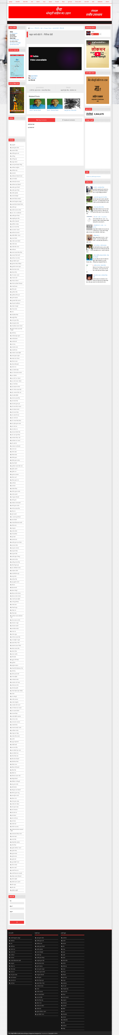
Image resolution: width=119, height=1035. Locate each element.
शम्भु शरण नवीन (15, 784)
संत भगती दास (15, 818)
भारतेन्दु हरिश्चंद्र (15, 601)
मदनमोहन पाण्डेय (15, 628)
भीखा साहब (14, 613)
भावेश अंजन (14, 604)
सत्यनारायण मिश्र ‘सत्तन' (17, 833)
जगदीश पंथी (14, 341)
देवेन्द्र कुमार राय (15, 480)
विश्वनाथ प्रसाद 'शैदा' (16, 775)
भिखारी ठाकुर (14, 607)
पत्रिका (64, 974)
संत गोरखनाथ (15, 809)
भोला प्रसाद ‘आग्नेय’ (16, 620)
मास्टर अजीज (14, 654)
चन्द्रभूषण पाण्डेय (15, 323)
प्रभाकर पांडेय (15, 545)
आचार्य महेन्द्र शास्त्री (16, 198)
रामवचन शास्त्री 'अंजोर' (16, 727)
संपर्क (93, 2)
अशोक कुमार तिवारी (16, 187)
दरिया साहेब (14, 452)
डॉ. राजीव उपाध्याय (13, 33)
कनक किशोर (14, 238)
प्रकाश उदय (14, 539)
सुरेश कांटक (14, 856)
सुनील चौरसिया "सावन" (16, 848)
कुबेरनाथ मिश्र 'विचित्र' (17, 263)
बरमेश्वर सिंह (14, 579)
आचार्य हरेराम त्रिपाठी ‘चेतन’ (17, 204)
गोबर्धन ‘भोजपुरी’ (15, 306)
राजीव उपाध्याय (15, 699)
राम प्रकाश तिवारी (15, 710)
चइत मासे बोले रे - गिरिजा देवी (58, 28)
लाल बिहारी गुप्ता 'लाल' (16, 750)
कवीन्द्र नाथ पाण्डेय (16, 258)
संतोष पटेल (14, 824)
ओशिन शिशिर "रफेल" (16, 235)
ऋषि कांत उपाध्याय (15, 232)
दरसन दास (14, 449)
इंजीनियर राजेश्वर (15, 224)
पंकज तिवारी (14, 519)
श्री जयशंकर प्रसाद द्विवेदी (15, 43)
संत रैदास (14, 821)
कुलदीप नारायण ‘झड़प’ (16, 266)
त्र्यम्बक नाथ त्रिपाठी (16, 446)
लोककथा (65, 1003)
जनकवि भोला (14, 350)
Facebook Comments (69, 120)
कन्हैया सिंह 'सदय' (15, 247)
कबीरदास (14, 249)
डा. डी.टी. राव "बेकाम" (16, 378)
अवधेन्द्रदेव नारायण (16, 181)
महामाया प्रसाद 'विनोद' (16, 645)
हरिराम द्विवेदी (14, 879)
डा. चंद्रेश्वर (14, 375)
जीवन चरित (25, 2)
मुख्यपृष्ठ (10, 2)
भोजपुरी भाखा (65, 989)
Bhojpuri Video (47, 28)
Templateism (44, 1033)
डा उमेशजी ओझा (15, 370)
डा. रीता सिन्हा (15, 384)
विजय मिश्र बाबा (15, 756)
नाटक (44, 2)
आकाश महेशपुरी (15, 196)
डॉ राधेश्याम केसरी (15, 409)
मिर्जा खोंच (14, 657)
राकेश (13, 693)
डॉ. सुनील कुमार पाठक (16, 423)
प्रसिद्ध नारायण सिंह (16, 562)
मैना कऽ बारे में (78, 2)
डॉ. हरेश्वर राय (15, 429)
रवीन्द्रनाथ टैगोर (15, 685)
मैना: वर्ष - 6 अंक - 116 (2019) (100, 217)
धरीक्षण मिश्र (14, 488)
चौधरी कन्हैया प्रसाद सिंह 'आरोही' (16, 329)
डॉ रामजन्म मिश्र (15, 412)
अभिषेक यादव (14, 170)
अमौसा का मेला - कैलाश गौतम (100, 265)
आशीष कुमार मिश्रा (16, 215)
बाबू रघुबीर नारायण (15, 582)
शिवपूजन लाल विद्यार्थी (16, 790)
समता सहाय (14, 836)
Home (31, 28)
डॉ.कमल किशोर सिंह (16, 432)
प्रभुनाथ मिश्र (15, 551)
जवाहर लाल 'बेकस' (16, 358)
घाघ (13, 312)
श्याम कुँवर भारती (15, 795)
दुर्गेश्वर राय (14, 471)
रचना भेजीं (86, 2)
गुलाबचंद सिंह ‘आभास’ (16, 300)
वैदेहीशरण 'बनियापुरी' (16, 781)
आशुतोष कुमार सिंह (15, 218)
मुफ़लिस (13, 662)
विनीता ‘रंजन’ (14, 764)
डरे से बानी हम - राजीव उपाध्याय (100, 245)
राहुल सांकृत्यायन (15, 742)
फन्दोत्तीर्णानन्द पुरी (15, 573)
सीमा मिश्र (14, 845)
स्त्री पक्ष (64, 1025)
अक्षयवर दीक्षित (15, 150)
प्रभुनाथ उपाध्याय (15, 548)
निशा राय (13, 511)
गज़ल (64, 949)
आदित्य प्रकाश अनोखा (16, 210)
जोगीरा (64, 963)
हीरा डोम (13, 887)
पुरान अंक (70, 2)
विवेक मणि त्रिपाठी (15, 767)
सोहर (64, 1023)
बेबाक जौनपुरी (14, 590)
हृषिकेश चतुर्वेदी (15, 890)
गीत (63, 946)
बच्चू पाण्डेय (14, 576)
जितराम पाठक (15, 361)
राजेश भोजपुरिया (15, 702)
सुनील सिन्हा (14, 850)
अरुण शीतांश (14, 179)
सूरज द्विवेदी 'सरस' (15, 862)
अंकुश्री (13, 145)
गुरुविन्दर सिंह (14, 292)
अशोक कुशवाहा (15, 193)
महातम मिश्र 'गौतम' (16, 642)
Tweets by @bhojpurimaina (93, 176)
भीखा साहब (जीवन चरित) (99, 207)
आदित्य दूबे (14, 207)
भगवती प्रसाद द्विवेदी (16, 599)
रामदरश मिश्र (15, 713)
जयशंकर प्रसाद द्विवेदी (16, 353)
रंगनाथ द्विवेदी (14, 676)
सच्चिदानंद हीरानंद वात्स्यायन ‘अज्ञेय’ (16, 830)
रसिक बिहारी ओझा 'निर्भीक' (17, 691)
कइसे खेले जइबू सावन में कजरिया (100, 197)
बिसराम (13, 585)
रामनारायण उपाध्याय (16, 722)
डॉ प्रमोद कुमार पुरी (16, 403)
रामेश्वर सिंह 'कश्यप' (16, 736)
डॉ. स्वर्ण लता (14, 426)
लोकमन (107, 2)
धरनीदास (14, 483)
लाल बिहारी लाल (15, 753)
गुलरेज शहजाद (15, 297)
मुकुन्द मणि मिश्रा (15, 659)
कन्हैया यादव (14, 244)
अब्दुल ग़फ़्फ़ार (14, 162)
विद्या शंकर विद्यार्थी (15, 759)
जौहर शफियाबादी (15, 364)
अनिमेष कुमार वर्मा (15, 153)
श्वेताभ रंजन (14, 798)
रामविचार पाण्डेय (15, 730)
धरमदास (13, 486)
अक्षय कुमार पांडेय (15, 147)
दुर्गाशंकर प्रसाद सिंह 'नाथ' (17, 466)
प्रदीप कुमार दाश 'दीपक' (17, 542)
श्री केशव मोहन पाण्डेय (14, 44)
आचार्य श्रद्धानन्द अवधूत (16, 201)
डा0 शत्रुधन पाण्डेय (16, 386)
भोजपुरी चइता (33, 78)
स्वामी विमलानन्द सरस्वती (17, 873)
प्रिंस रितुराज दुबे (15, 565)
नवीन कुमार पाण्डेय (15, 505)
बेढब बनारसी (14, 587)
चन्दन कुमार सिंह (15, 320)
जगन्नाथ (13, 344)
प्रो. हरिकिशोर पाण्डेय (16, 568)
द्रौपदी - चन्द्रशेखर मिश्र (99, 187)
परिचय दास (14, 525)
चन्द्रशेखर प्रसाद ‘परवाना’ (17, 326)
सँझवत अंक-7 (96, 235)
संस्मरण (38, 2)
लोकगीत (64, 1006)
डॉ (14, 40)
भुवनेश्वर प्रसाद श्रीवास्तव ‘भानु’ (16, 616)
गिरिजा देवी (14, 289)
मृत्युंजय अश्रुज (15, 665)
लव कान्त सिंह (14, 747)
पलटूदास (14, 528)
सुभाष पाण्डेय (14, 853)
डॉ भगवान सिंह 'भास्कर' (16, 406)
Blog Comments (42, 120)
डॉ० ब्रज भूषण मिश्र (16, 435)
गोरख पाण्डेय (14, 309)
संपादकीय (18, 2)
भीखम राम (14, 610)
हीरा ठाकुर (14, 884)
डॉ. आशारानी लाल (15, 415)
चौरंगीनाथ (14, 333)
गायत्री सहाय (14, 286)
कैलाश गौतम (14, 272)
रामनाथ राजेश (15, 719)
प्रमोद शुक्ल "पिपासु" (16, 556)
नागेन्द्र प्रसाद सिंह (16, 508)
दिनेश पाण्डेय (14, 454)
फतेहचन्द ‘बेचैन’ (15, 570)
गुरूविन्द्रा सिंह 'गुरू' (16, 295)
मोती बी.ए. (14, 671)
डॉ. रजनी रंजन (15, 418)
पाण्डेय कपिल (14, 531)
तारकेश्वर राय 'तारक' (16, 440)
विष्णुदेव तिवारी (15, 778)
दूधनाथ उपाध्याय (15, 474)
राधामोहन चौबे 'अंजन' (16, 705)
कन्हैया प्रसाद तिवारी (16, 241)
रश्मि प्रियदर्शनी (15, 688)
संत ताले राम (14, 812)
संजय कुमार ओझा (15, 801)
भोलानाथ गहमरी (15, 626)
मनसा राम (14, 631)
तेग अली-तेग (14, 443)
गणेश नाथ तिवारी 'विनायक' (17, 283)
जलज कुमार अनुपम (16, 355)
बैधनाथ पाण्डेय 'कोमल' (16, 596)
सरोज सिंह (14, 839)
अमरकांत (14, 173)
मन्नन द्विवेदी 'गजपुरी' (16, 640)
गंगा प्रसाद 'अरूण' (15, 275)
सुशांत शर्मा (14, 859)
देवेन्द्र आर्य (14, 477)
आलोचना (65, 938)
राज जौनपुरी (14, 696)
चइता (42, 28)
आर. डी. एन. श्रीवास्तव (16, 213)
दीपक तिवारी (14, 463)
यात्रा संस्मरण (66, 997)
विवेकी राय (14, 773)
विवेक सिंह (14, 770)
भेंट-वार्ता (57, 2)
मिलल (63, 2)
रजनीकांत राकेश (15, 679)
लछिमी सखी (14, 744)
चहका (64, 957)
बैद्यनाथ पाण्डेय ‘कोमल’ (16, 593)
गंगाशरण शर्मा (14, 278)
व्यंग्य (32, 2)
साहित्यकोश (100, 2)
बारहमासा (65, 983)
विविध (64, 1008)
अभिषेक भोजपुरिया (15, 167)
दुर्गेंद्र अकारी (14, 469)
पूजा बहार (14, 536)
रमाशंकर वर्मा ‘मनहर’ (16, 682)
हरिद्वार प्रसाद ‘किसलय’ (16, 876)
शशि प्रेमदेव (14, 787)
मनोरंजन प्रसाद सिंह (16, 637)
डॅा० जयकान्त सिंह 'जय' (16, 392)
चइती (64, 955)
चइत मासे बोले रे (34, 76)
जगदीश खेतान (15, 338)
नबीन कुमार (14, 500)
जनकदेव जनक (15, 347)
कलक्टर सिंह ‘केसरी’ (16, 255)
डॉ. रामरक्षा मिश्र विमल (16, 420)
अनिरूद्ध (13, 156)
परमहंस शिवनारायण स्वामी (17, 522)
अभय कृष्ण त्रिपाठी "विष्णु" (17, 164)
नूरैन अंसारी (14, 514)
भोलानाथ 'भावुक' (15, 623)
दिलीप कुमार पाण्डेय (16, 460)
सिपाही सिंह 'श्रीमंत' (16, 842)
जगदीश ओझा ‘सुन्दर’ (16, 336)
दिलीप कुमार (14, 457)
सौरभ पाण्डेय (14, 865)
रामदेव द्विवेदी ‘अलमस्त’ (16, 716)
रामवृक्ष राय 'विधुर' (15, 733)
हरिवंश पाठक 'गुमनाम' (16, 882)
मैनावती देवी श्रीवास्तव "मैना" (17, 668)
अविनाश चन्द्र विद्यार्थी (16, 184)
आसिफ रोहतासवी (15, 221)
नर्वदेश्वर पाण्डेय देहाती (16, 503)
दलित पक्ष (65, 966)
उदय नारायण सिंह (15, 227)
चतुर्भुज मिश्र (14, 317)
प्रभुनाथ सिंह (14, 553)
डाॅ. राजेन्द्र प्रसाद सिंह (16, 389)
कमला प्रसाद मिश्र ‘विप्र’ (17, 252)
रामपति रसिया (14, 725)
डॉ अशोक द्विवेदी (15, 395)
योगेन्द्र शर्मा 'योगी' (15, 674)
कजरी (64, 941)
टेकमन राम (14, 367)
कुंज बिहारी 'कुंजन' (15, 261)
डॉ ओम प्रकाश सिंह (16, 398)
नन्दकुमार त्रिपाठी (15, 497)
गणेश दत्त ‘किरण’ (15, 280)
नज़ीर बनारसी (14, 494)
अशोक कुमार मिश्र (15, 190)
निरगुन (64, 972)
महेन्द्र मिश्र (14, 651)
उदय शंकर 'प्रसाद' (16, 229)
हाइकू (64, 1028)
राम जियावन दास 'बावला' (17, 708)
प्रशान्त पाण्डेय (15, 559)
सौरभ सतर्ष (14, 867)
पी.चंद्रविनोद (14, 534)
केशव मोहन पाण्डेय (15, 269)
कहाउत (50, 2)
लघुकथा (64, 1000)
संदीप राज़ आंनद (15, 826)
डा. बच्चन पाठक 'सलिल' (17, 381)
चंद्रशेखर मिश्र (15, 314)
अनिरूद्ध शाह (14, 159)
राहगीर (13, 739)
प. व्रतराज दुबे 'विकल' (16, 517)
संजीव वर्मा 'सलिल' (15, 804)
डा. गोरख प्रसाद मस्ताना (17, 372)
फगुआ (64, 980)
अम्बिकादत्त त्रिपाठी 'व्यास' (17, 176)
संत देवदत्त (14, 815)
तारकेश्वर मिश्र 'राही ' (16, 437)
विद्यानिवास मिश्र (15, 761)
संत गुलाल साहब (15, 807)
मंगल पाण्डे (65, 991)
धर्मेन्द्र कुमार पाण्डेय (16, 491)
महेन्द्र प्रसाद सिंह (15, 648)
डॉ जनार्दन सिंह (15, 401)
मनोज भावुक (14, 634)
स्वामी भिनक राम (15, 870)
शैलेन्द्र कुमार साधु (15, 792)
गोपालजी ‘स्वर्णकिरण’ (16, 303)
